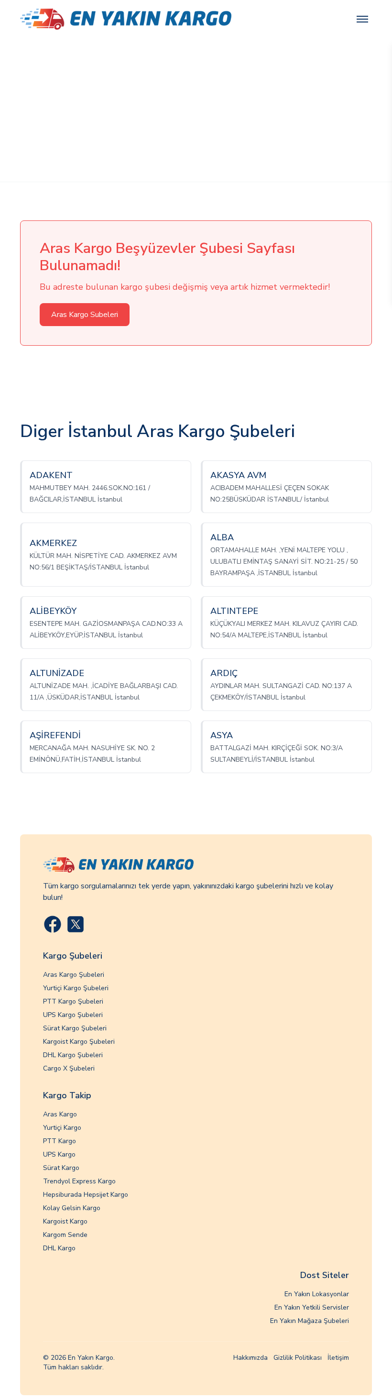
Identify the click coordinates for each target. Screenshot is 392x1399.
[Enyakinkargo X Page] (75, 924)
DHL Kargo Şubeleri (73, 1055)
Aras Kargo (60, 1114)
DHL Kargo (59, 1248)
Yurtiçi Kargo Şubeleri (76, 988)
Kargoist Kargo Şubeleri (79, 1041)
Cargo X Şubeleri (69, 1068)
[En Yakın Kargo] (125, 19)
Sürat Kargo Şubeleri (75, 1028)
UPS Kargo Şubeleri (73, 1014)
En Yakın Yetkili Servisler (311, 1307)
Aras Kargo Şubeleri (73, 974)
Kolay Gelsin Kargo (71, 1208)
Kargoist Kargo (65, 1221)
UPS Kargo (59, 1154)
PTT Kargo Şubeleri (73, 1001)
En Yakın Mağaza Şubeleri (309, 1320)
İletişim (338, 1357)
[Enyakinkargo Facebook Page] (52, 924)
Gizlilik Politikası (297, 1357)
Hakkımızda (250, 1357)
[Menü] (362, 19)
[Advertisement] (196, 110)
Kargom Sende (65, 1234)
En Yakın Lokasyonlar (316, 1294)
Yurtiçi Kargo (62, 1127)
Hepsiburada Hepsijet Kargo (85, 1194)
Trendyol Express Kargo (79, 1181)
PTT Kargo (59, 1141)
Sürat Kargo (61, 1167)
